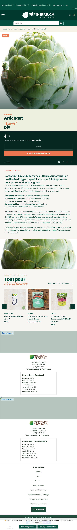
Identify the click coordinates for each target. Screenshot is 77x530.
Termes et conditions (38, 504)
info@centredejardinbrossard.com (38, 435)
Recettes (38, 481)
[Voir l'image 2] (5, 75)
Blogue (38, 476)
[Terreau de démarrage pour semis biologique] (38, 299)
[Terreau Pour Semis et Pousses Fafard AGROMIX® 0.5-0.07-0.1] (62, 299)
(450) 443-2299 (38, 433)
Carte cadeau (38, 510)
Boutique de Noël (38, 485)
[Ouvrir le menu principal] (13, 15)
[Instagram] (67, 162)
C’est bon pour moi (28, 527)
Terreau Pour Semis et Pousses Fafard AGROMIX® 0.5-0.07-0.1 (61, 319)
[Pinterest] (71, 162)
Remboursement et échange (38, 495)
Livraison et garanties (38, 490)
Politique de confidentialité (38, 499)
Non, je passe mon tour (48, 527)
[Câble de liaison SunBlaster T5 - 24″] (15, 299)
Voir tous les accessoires (60, 284)
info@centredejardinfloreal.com (38, 369)
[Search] (61, 23)
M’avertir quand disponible (38, 153)
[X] (59, 162)
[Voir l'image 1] (5, 65)
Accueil (5, 29)
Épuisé (38, 147)
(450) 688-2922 (38, 367)
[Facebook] (63, 162)
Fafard (30, 313)
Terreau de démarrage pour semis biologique (38, 317)
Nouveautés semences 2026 (20, 29)
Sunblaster (8, 313)
